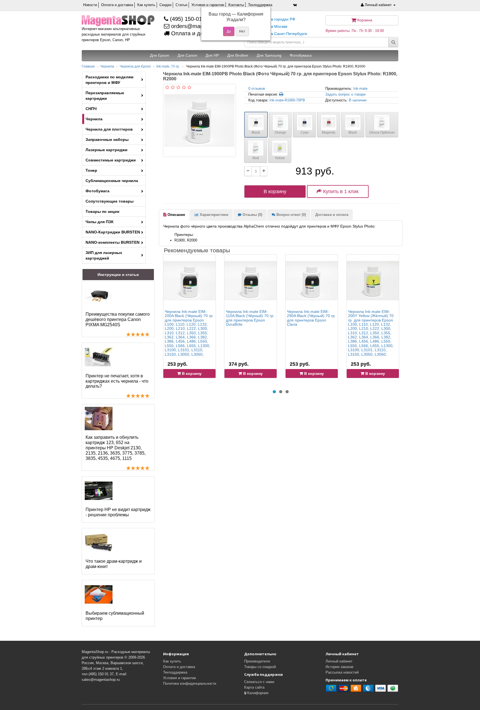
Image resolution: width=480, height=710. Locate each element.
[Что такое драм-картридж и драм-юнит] (98, 542)
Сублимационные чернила (112, 180)
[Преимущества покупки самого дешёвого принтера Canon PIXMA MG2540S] (98, 295)
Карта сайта (254, 687)
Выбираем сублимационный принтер (115, 616)
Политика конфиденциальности (189, 683)
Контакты (236, 5)
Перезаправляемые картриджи (105, 96)
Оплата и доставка (117, 5)
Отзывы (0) (251, 215)
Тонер (91, 170)
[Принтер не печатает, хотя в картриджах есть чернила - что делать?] (98, 357)
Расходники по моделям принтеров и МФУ (109, 80)
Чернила (107, 66)
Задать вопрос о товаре (345, 94)
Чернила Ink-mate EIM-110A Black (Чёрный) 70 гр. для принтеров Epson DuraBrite (250, 318)
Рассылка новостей (342, 672)
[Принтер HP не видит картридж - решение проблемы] (98, 491)
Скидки (165, 5)
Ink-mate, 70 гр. (168, 66)
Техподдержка (260, 5)
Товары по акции (102, 211)
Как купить (146, 5)
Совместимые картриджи (111, 160)
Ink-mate (360, 88)
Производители (257, 661)
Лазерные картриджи (107, 150)
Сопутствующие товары (110, 201)
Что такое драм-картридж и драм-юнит (114, 564)
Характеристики (213, 215)
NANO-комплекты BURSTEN (112, 242)
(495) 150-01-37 (189, 19)
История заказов (339, 667)
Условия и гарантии (207, 5)
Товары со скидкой (260, 667)
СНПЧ (91, 108)
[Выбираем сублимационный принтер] (98, 594)
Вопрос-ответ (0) (290, 215)
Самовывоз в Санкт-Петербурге (277, 33)
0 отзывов (256, 88)
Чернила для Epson (135, 66)
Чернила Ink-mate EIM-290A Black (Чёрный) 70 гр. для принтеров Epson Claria (311, 318)
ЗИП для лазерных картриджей (104, 255)
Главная (88, 66)
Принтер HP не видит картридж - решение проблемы (118, 512)
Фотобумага (97, 191)
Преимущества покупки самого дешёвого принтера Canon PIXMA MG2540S (118, 319)
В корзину (275, 191)
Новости (90, 5)
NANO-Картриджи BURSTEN (113, 232)
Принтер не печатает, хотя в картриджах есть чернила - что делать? (117, 381)
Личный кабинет (339, 661)
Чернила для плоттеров (109, 129)
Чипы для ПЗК (100, 222)
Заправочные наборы (107, 139)
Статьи (181, 5)
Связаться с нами (259, 682)
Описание (175, 215)
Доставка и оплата (331, 215)
